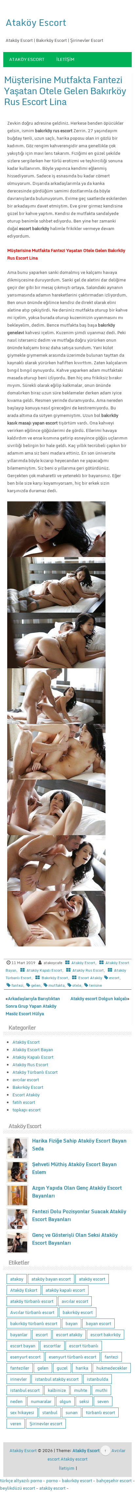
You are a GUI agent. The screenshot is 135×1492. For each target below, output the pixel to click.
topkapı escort (26, 1109)
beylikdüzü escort (17, 1488)
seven (103, 1401)
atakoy (16, 1279)
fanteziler (19, 1368)
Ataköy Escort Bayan (32, 1049)
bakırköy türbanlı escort (33, 1323)
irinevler (18, 1379)
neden (16, 1401)
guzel (62, 1368)
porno (52, 1480)
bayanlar (19, 1334)
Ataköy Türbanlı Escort (35, 1072)
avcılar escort (25, 1079)
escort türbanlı (83, 1345)
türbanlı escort (100, 1412)
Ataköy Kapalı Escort (44, 970)
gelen (36, 985)
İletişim (65, 59)
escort (114, 978)
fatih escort (23, 1102)
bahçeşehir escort (114, 1480)
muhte (80, 1390)
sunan (72, 1412)
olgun (65, 1401)
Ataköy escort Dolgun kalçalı (98, 998)
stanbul (49, 1412)
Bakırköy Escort (55, 978)
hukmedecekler (111, 1368)
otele (76, 985)
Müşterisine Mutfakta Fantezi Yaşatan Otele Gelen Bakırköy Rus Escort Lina (65, 90)
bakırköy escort (78, 1312)
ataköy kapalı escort (65, 1290)
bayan (72, 1323)
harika (82, 1368)
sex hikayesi (22, 1412)
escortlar (52, 1345)
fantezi (17, 985)
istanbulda (97, 1379)
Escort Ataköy (90, 978)
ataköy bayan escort (51, 1279)
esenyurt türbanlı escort (72, 1356)
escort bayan (22, 1345)
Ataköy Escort (36, 22)
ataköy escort (92, 1279)
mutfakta (56, 985)
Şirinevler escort (45, 1423)
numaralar (41, 1401)
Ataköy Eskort (23, 1290)
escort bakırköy (105, 1334)
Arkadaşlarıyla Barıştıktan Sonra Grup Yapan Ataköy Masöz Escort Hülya (33, 1006)
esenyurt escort (25, 1356)
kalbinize (57, 1390)
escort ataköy (69, 1334)
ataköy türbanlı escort (31, 1301)
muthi (101, 1390)
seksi (84, 1401)
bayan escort (98, 1323)
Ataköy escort (74, 1459)
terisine (95, 985)
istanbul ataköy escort (57, 1379)
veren (15, 1423)
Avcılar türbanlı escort (32, 1312)
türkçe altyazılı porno (21, 1480)
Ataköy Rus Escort (88, 970)
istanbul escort (25, 1390)
